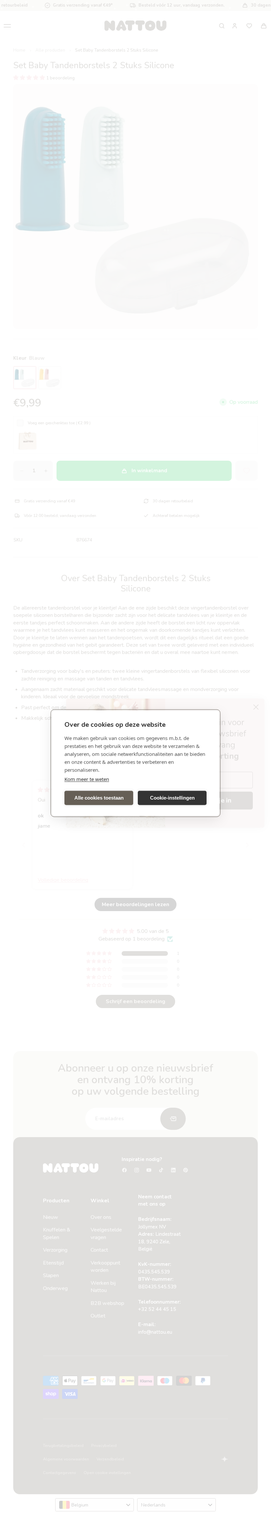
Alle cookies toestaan (99, 798)
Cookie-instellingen (172, 798)
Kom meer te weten (86, 778)
